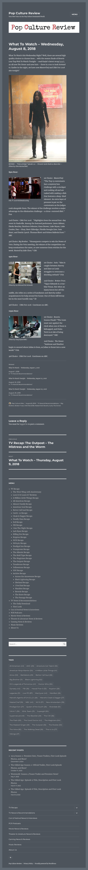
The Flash (15, 720)
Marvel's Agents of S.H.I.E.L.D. (24, 698)
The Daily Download (21, 604)
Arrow (14, 675)
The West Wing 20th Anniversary (27, 492)
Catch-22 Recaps (20, 513)
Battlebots (26, 675)
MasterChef (39, 405)
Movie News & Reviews (20, 616)
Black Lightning (33, 680)
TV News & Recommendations (48, 403)
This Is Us (51, 729)
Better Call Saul (44, 675)
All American (17, 666)
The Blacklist (34, 716)
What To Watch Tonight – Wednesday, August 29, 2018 (28, 389)
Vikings (14, 734)
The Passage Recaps (23, 598)
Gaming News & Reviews (21, 622)
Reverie (46, 405)
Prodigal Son (17, 707)
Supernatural (17, 716)
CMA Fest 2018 (29, 405)
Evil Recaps (17, 522)
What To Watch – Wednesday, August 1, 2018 (24, 368)
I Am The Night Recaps (22, 528)
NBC (29, 702)
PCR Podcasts (16, 613)
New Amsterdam (55, 702)
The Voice (15, 729)
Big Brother (16, 680)
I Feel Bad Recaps (22, 585)
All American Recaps (21, 501)
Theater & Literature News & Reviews (26, 619)
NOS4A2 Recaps (19, 543)
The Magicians (52, 720)
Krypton (54, 689)
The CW (49, 716)
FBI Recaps (17, 525)
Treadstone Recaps (21, 564)
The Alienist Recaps (21, 552)
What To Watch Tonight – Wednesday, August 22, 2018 (28, 378)
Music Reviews (17, 625)
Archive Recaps (19, 573)
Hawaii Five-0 (39, 689)
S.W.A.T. (15, 711)
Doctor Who (45, 684)
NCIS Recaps (18, 540)
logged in (24, 424)
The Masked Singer (20, 725)
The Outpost (39, 725)
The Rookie (55, 725)
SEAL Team (28, 711)
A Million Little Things (46, 671)
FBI (26, 689)
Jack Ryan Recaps (20, 531)
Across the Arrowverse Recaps (27, 576)
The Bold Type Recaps (22, 555)
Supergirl (43, 711)
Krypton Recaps (19, 537)
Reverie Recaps (21, 591)
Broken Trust (19, 405)
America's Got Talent (47, 666)
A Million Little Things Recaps (26, 498)
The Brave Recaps (22, 594)
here (61, 61)
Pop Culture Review (24, 13)
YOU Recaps (18, 570)
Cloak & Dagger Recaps (22, 516)
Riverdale (55, 707)
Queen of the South (36, 707)
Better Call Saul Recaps (22, 510)
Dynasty (15, 689)
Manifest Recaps (22, 588)
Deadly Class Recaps (21, 519)
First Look (17, 607)
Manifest (55, 693)
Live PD (28, 693)
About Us (15, 628)
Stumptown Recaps (21, 549)
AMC (30, 666)
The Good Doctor (33, 720)
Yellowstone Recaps (21, 567)
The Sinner (57, 405)
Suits (51, 405)
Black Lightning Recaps (25, 579)
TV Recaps (15, 489)
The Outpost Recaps (21, 561)
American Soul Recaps (22, 507)
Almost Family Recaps (22, 504)
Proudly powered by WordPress (45, 863)
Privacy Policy (28, 863)
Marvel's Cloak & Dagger (52, 698)
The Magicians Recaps (22, 558)
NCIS (40, 702)
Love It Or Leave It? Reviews (25, 495)
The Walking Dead (33, 729)
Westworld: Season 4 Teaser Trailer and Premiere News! (34, 774)
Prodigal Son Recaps (21, 546)
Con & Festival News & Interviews (25, 610)
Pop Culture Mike (18, 403)
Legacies (15, 693)
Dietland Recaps (22, 582)
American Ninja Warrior (21, 671)
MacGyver (41, 693)
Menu (75, 14)
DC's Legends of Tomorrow (23, 684)
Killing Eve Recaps (20, 534)
